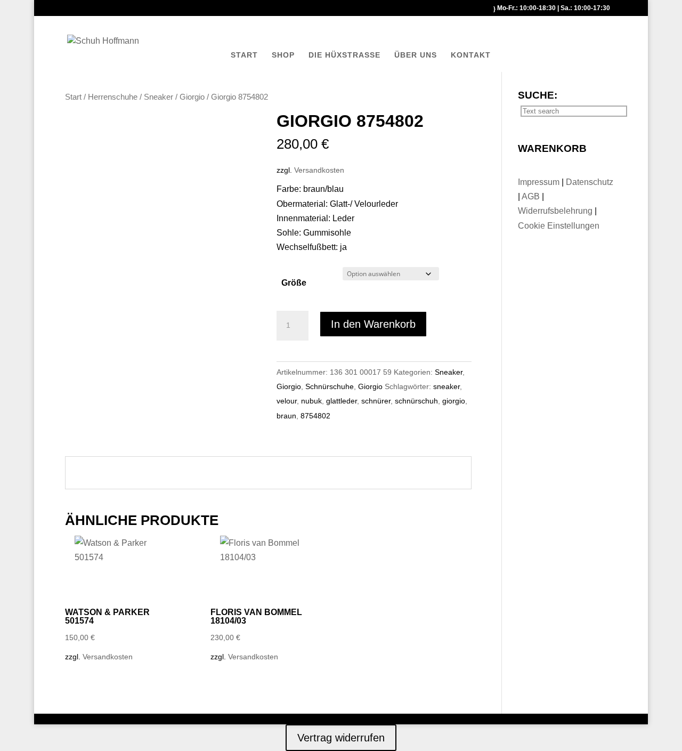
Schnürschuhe (329, 386)
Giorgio (192, 97)
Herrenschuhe (112, 97)
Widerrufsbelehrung (555, 210)
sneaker (446, 386)
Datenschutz (589, 182)
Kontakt (471, 55)
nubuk (311, 401)
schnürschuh (416, 401)
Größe (293, 282)
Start (244, 55)
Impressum (540, 182)
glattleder (341, 401)
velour (287, 401)
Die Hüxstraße (344, 55)
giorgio (453, 401)
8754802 (315, 415)
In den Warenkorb (373, 324)
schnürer (376, 401)
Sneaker (158, 97)
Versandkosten (319, 170)
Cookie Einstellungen (558, 225)
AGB (532, 196)
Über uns (415, 55)
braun (286, 415)
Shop (283, 55)
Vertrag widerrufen (341, 738)
